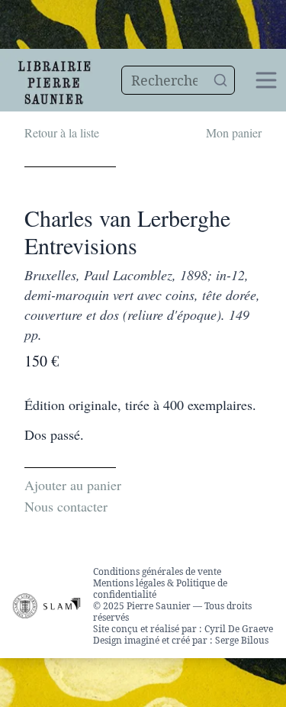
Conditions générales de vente (157, 571)
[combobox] (178, 80)
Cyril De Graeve (238, 628)
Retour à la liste (61, 132)
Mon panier (234, 132)
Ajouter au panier (72, 485)
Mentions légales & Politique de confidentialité (160, 588)
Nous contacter (66, 506)
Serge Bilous (241, 640)
